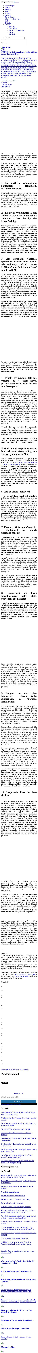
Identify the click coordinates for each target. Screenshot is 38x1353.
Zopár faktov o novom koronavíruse (13, 1196)
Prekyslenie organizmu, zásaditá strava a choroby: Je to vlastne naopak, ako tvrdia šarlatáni (19, 1053)
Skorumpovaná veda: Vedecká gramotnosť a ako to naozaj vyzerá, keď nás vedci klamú (19, 998)
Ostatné (7, 25)
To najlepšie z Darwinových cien (12, 1203)
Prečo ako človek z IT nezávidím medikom (15, 1199)
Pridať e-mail (18, 1101)
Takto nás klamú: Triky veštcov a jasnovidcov (16, 1207)
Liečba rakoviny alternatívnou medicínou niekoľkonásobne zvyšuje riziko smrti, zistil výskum (19, 1061)
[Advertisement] (19, 130)
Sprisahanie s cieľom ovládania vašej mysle (17, 1047)
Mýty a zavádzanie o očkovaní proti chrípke (17, 1022)
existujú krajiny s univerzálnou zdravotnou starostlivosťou (19, 463)
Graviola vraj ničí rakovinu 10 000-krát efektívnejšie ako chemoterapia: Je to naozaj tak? (19, 987)
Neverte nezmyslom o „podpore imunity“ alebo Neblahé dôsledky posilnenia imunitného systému (17, 1228)
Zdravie (7, 13)
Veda (6, 21)
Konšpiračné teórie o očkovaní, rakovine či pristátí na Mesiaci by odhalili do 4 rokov (19, 1025)
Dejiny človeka (10, 17)
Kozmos (8, 9)
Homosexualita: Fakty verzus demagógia (14, 1238)
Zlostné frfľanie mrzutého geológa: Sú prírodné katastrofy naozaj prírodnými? (16, 1156)
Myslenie (8, 23)
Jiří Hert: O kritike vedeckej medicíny (15, 1034)
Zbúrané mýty (9, 6)
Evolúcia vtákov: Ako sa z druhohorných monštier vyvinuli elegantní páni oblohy (17, 1162)
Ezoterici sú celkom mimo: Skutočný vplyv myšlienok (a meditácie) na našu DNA (19, 1010)
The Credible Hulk (21, 976)
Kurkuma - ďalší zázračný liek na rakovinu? (17, 990)
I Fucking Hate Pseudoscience (24, 974)
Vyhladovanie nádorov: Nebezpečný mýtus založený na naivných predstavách (19, 1057)
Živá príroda (13, 28)
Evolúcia (8, 15)
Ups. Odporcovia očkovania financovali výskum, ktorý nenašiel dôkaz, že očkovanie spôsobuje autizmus (19, 1014)
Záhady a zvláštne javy (12, 19)
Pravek (7, 7)
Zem (6, 11)
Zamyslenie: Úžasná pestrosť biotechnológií (15, 1129)
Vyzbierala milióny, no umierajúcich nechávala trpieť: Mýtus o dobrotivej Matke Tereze (18, 1176)
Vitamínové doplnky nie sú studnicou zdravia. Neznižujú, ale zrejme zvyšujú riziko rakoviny (19, 1006)
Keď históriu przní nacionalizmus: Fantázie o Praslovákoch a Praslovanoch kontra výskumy (16, 1243)
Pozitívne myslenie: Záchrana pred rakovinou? (18, 996)
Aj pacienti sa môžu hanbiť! (10, 1192)
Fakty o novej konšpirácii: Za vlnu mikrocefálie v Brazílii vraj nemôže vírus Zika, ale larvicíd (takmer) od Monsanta (19, 1030)
